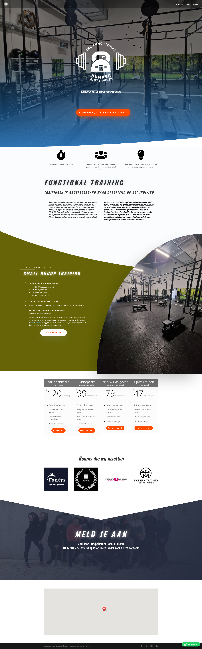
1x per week (143, 428)
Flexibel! (58, 430)
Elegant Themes (62, 646)
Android (38, 323)
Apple (32, 323)
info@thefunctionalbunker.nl (107, 543)
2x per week (115, 428)
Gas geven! (87, 430)
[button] (191, 644)
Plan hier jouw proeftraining (102, 112)
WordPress (87, 646)
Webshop (179, 4)
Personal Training (192, 4)
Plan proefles (52, 333)
